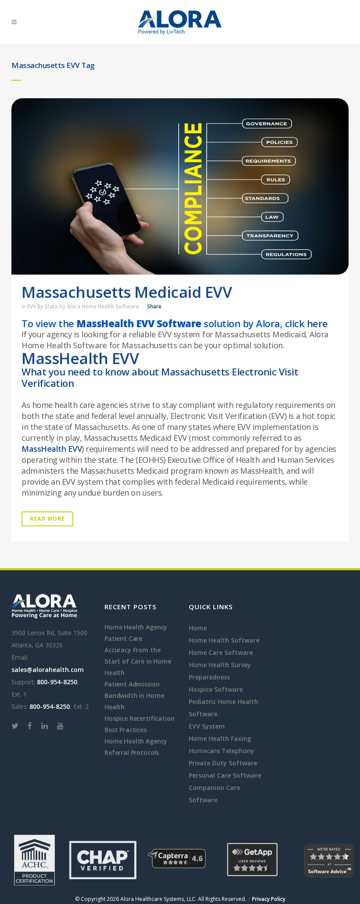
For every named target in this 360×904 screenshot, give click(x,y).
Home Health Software (224, 640)
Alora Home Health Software (103, 306)
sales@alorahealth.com (47, 669)
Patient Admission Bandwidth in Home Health (134, 695)
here (317, 323)
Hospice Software (216, 689)
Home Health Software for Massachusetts (99, 345)
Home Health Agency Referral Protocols (135, 747)
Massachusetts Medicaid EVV (127, 292)
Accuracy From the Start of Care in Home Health (137, 661)
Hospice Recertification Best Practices (139, 724)
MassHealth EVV (52, 448)
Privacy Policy (268, 899)
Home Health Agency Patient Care (135, 633)
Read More (47, 518)
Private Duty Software (223, 763)
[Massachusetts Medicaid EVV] (180, 186)
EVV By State (42, 306)
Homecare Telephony (221, 751)
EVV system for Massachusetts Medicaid (232, 334)
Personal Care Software (225, 775)
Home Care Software (221, 652)
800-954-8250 (57, 682)
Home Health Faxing (220, 738)
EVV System (207, 726)
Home (198, 628)
